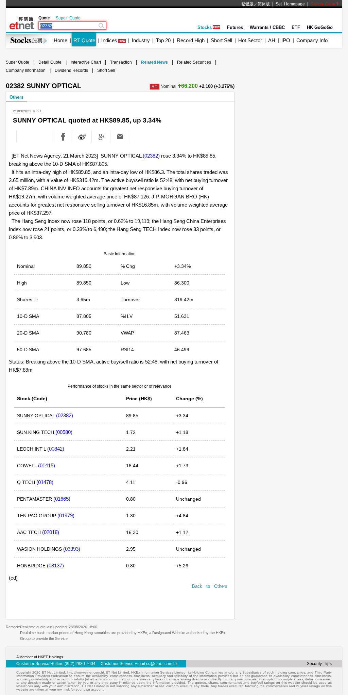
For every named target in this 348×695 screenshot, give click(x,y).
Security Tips (319, 663)
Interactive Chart (86, 62)
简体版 (264, 4)
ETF (296, 27)
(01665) (61, 499)
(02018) (50, 532)
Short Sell (221, 40)
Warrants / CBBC (267, 27)
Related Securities (194, 62)
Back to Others (209, 586)
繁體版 (247, 4)
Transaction (121, 62)
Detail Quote (50, 62)
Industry (141, 40)
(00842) (55, 449)
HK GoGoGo (320, 27)
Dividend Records (71, 70)
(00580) (63, 432)
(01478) (44, 482)
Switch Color (323, 4)
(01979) (65, 515)
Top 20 (163, 40)
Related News (154, 62)
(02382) (151, 156)
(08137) (55, 565)
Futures (235, 27)
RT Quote (84, 40)
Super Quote (68, 18)
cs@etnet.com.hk (162, 663)
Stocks (204, 27)
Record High (191, 40)
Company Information (26, 70)
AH (271, 40)
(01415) (46, 465)
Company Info (312, 40)
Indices (109, 40)
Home (60, 40)
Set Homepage (290, 4)
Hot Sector (250, 40)
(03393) (71, 549)
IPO (285, 40)
